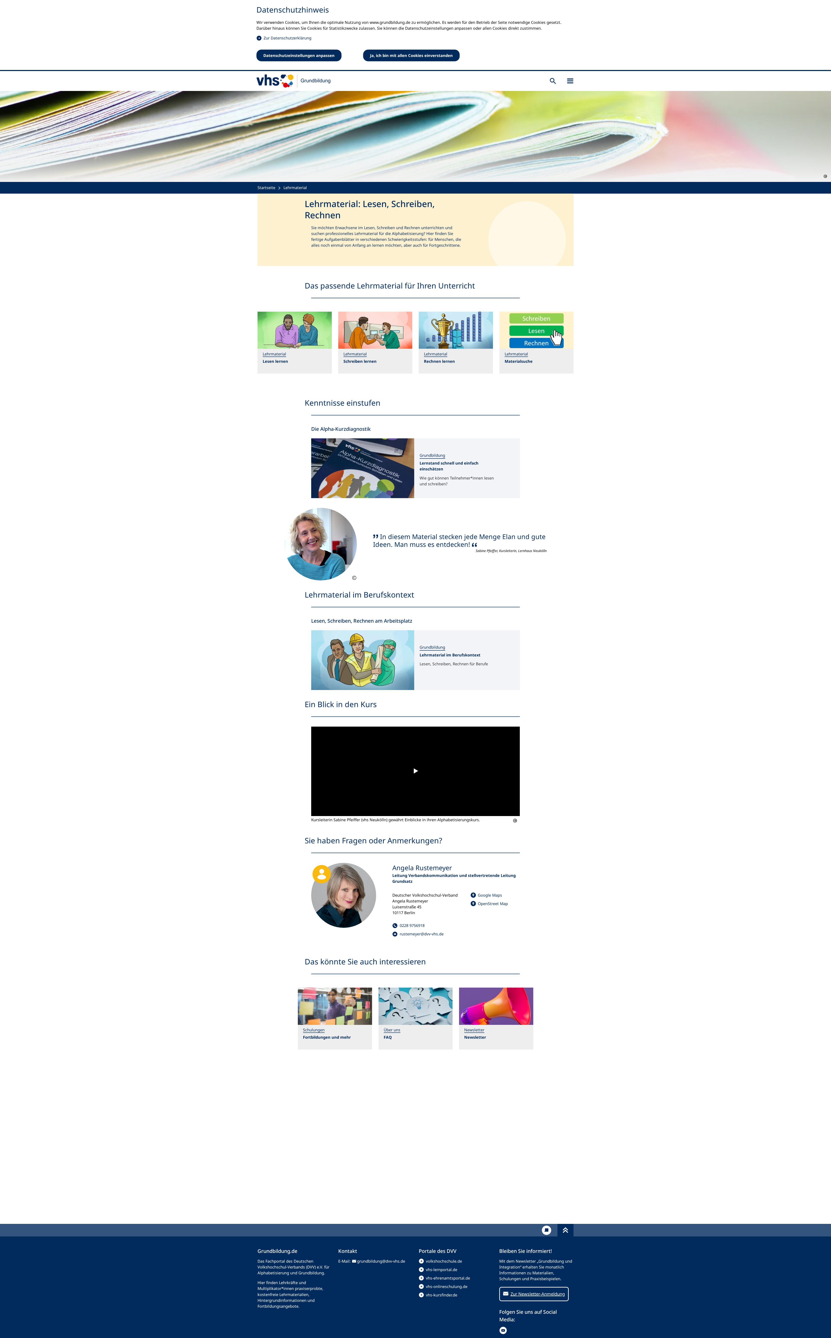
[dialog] (415, 35)
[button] (415, 771)
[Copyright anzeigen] (825, 176)
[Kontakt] (546, 1230)
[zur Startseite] (293, 81)
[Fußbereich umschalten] (565, 1230)
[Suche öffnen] (553, 81)
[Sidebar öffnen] (570, 81)
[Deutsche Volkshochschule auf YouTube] (504, 1330)
